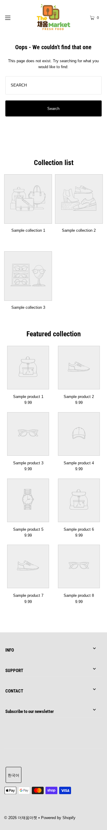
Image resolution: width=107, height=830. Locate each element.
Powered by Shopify (58, 817)
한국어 (13, 775)
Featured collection (53, 334)
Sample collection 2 (79, 230)
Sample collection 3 (28, 307)
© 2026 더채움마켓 (20, 817)
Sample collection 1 (28, 230)
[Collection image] (28, 220)
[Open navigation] (14, 17)
